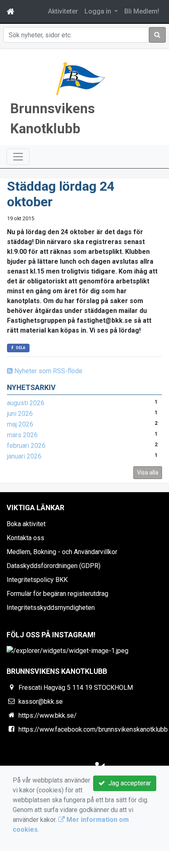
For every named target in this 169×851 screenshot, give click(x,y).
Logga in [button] (98, 11)
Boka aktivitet (26, 524)
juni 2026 (20, 414)
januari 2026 (24, 456)
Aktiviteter (63, 11)
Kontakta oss (25, 538)
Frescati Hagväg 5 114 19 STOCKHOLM (75, 687)
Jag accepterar (128, 783)
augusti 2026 (25, 403)
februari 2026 (26, 445)
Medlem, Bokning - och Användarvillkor (62, 552)
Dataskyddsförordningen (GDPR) (53, 566)
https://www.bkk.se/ (47, 715)
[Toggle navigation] (18, 156)
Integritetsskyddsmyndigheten (51, 607)
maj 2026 (20, 424)
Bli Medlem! (141, 11)
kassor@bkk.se (40, 701)
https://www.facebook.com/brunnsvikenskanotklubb (93, 729)
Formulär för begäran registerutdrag (57, 594)
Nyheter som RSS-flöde (47, 371)
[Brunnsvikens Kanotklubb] (79, 78)
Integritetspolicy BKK (37, 580)
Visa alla (147, 472)
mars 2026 (22, 435)
